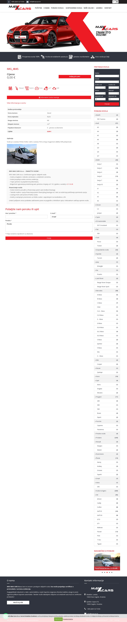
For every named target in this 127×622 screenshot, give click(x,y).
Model (97, 79)
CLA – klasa (107, 311)
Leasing (99, 8)
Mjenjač (111, 90)
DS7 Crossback (107, 225)
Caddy (107, 503)
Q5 (107, 152)
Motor (97, 90)
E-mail (53, 213)
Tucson (107, 258)
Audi (107, 123)
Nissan (107, 368)
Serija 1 (107, 164)
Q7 (107, 156)
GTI (107, 523)
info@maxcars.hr (92, 614)
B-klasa (107, 299)
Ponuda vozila (57, 8)
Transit (107, 246)
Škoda (107, 458)
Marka (97, 73)
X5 (107, 197)
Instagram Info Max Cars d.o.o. (116, 1)
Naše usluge (88, 8)
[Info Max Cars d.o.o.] (19, 6)
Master (107, 450)
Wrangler (107, 266)
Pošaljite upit (74, 77)
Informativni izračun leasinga (49, 97)
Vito (107, 352)
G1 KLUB (70, 184)
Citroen (107, 205)
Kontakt (108, 8)
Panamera (107, 429)
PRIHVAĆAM (58, 619)
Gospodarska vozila (74, 8)
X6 (107, 201)
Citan (107, 307)
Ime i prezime (10, 213)
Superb (107, 474)
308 (107, 405)
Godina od (98, 85)
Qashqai (107, 372)
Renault (107, 442)
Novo (107, 376)
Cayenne (107, 425)
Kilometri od (99, 96)
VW (107, 495)
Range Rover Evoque (107, 282)
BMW (107, 160)
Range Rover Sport (107, 286)
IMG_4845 (12, 69)
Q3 (107, 148)
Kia (107, 270)
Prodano (107, 438)
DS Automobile (107, 221)
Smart (107, 478)
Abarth (107, 115)
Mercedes (107, 291)
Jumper (107, 213)
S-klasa (107, 340)
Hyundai (107, 254)
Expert (107, 417)
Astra (107, 385)
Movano (107, 393)
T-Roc (107, 540)
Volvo (107, 483)
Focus (107, 242)
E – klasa (107, 319)
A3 (107, 127)
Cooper (107, 364)
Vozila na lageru (107, 491)
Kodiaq (107, 466)
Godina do (112, 85)
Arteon (107, 499)
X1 (107, 188)
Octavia (107, 470)
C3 (107, 209)
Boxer (107, 413)
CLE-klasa (107, 315)
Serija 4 (107, 172)
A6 (107, 139)
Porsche (107, 421)
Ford (107, 237)
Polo (107, 536)
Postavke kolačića (68, 619)
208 (107, 401)
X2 (107, 193)
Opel (107, 380)
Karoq (107, 462)
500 (107, 233)
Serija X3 (107, 184)
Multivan (107, 527)
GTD (107, 519)
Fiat (107, 229)
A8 (107, 144)
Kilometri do (112, 96)
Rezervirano (107, 454)
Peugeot (107, 397)
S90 (107, 487)
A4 (107, 131)
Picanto (107, 274)
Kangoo (107, 446)
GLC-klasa (107, 331)
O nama (47, 8)
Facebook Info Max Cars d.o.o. (113, 1)
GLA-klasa (107, 327)
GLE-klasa (107, 336)
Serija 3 (107, 168)
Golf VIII (107, 515)
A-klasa (107, 295)
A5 (107, 135)
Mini (107, 360)
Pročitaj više (18, 602)
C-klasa (107, 303)
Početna (38, 8)
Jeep (107, 262)
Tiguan (107, 544)
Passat (107, 532)
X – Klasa (107, 356)
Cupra (107, 217)
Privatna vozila (107, 434)
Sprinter (107, 344)
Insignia (107, 389)
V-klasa (107, 348)
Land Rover (107, 278)
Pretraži (107, 104)
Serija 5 (107, 176)
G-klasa (107, 323)
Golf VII (107, 511)
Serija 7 (107, 180)
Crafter (107, 507)
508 (107, 409)
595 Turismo (107, 119)
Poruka (8, 220)
